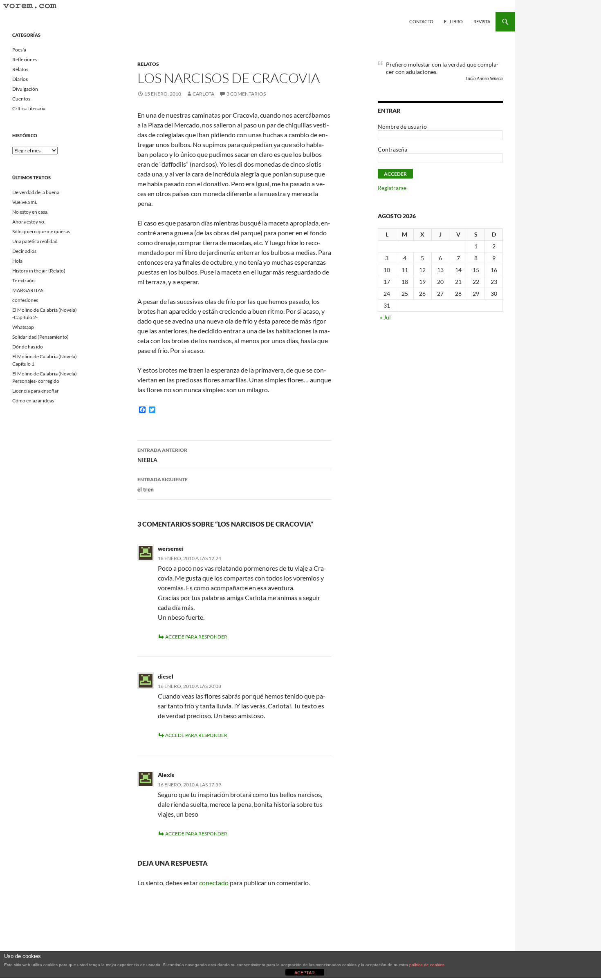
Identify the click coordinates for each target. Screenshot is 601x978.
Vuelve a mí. (24, 202)
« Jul (385, 317)
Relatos (148, 64)
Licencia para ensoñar (35, 391)
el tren (162, 484)
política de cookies (426, 964)
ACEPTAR (304, 972)
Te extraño (23, 280)
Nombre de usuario (402, 126)
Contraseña (392, 149)
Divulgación (25, 89)
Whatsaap (23, 327)
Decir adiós (24, 251)
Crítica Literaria (28, 108)
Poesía (19, 50)
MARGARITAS (27, 290)
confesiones (25, 300)
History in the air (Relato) (38, 271)
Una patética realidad (35, 241)
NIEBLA (162, 455)
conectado (214, 882)
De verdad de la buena (35, 192)
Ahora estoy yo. (28, 222)
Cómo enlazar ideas (33, 400)
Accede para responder (196, 637)
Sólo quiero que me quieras (41, 231)
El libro (453, 21)
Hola (17, 261)
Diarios (20, 79)
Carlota (203, 94)
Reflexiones (24, 59)
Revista (481, 21)
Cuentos (21, 99)
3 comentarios (246, 94)
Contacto (421, 21)
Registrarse (392, 187)
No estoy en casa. (30, 212)
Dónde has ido (27, 347)
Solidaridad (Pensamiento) (40, 337)
